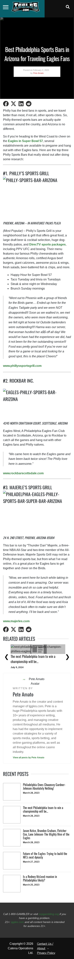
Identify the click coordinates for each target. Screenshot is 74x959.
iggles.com (17, 921)
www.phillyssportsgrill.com (22, 365)
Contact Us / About (45, 946)
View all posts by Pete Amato (28, 757)
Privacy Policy (46, 953)
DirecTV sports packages (47, 244)
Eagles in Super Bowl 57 (25, 141)
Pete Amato (38, 73)
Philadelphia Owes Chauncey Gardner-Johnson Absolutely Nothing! (34, 654)
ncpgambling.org (49, 914)
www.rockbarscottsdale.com (23, 473)
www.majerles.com (16, 621)
